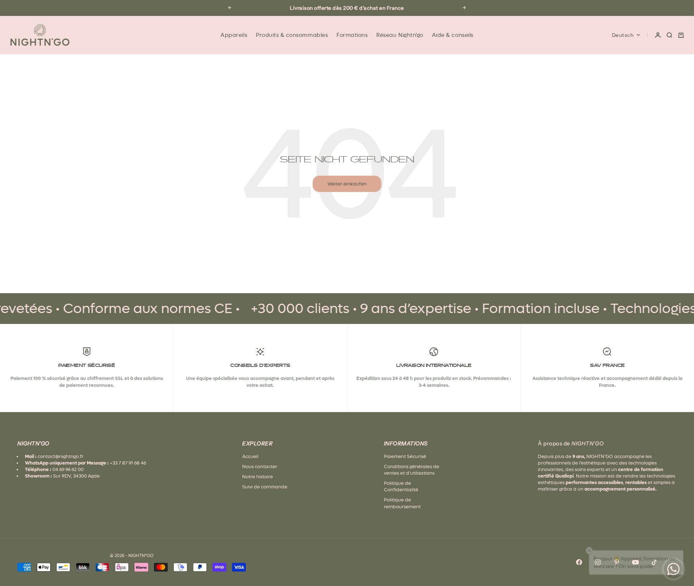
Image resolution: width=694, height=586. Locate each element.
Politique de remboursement (402, 503)
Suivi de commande (264, 486)
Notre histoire (257, 476)
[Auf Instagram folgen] (597, 562)
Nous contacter (259, 466)
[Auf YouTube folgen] (635, 562)
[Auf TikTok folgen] (654, 562)
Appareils (233, 35)
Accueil (250, 456)
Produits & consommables (292, 35)
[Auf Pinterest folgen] (616, 562)
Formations (352, 35)
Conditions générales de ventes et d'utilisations (411, 470)
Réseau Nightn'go (399, 35)
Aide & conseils (453, 35)
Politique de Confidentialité (401, 486)
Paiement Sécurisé (405, 456)
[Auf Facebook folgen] (579, 562)
